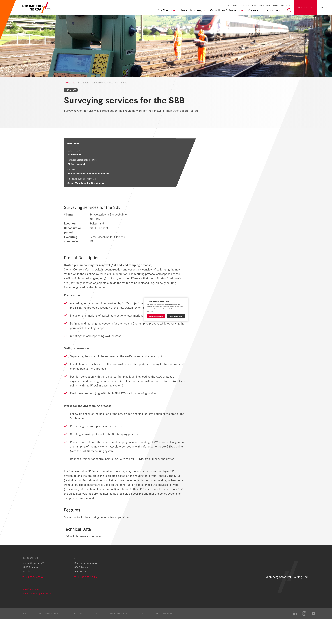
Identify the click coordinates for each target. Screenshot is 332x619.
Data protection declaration (49, 613)
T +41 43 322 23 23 (85, 577)
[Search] (289, 10)
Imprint (24, 613)
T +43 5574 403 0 (32, 577)
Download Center (261, 5)
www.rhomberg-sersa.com (37, 593)
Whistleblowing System (164, 613)
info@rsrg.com (30, 589)
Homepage (69, 82)
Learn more (150, 311)
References (234, 5)
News (246, 5)
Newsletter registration (118, 613)
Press (96, 613)
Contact (141, 613)
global (305, 7)
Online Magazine (282, 5)
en (322, 7)
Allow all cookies (156, 316)
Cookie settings (176, 316)
